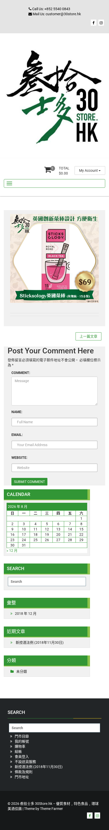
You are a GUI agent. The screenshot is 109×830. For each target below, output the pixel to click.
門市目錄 (22, 736)
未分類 (21, 671)
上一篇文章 (88, 336)
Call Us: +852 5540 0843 (50, 9)
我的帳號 (22, 741)
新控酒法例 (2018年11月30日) (40, 642)
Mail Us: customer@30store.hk (56, 14)
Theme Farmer (51, 809)
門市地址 (22, 777)
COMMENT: (20, 373)
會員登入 (22, 757)
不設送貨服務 (25, 762)
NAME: (16, 412)
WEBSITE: (19, 458)
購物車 (20, 746)
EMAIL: (17, 435)
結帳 (18, 751)
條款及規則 (23, 772)
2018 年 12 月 (26, 614)
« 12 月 (12, 551)
